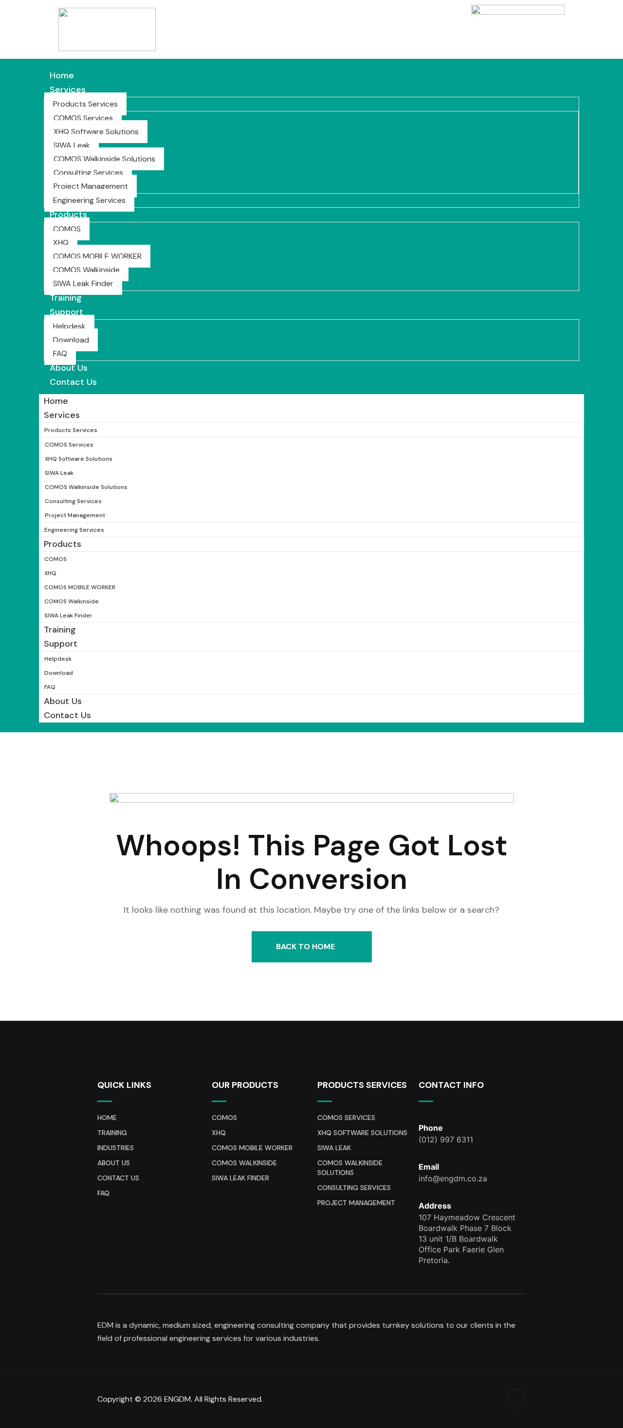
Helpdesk (69, 326)
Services (68, 89)
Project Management (91, 186)
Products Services (85, 104)
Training (66, 298)
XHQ (61, 242)
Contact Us (73, 382)
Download (71, 340)
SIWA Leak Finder (83, 283)
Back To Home (306, 946)
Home (62, 75)
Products (68, 214)
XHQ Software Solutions (96, 132)
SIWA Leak (72, 145)
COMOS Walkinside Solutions (104, 159)
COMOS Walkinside (86, 270)
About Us (69, 368)
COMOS (67, 229)
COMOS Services (83, 118)
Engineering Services (89, 200)
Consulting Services (88, 172)
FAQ (60, 353)
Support (66, 312)
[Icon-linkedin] (516, 1399)
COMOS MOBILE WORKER (97, 256)
